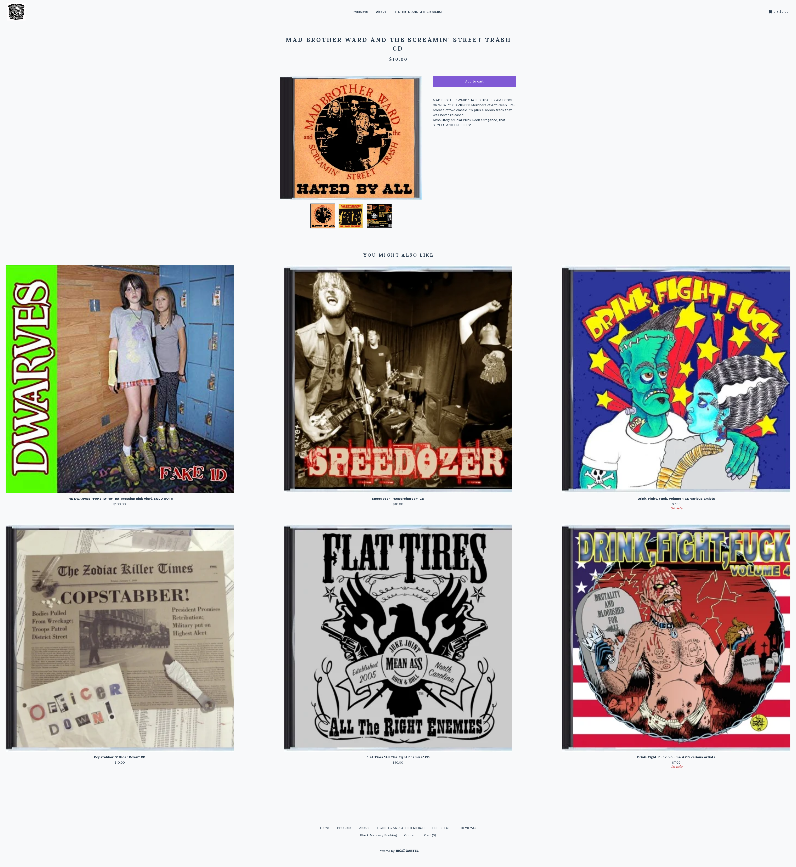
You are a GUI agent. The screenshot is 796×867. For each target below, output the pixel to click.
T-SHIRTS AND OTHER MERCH (419, 12)
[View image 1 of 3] (322, 216)
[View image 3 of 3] (379, 216)
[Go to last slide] (286, 138)
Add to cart (474, 81)
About (381, 12)
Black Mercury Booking (378, 835)
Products (360, 12)
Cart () (430, 835)
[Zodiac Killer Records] (16, 12)
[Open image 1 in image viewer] (351, 138)
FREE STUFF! (442, 828)
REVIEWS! (468, 828)
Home (325, 828)
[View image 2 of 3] (351, 216)
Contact (410, 835)
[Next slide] (416, 138)
